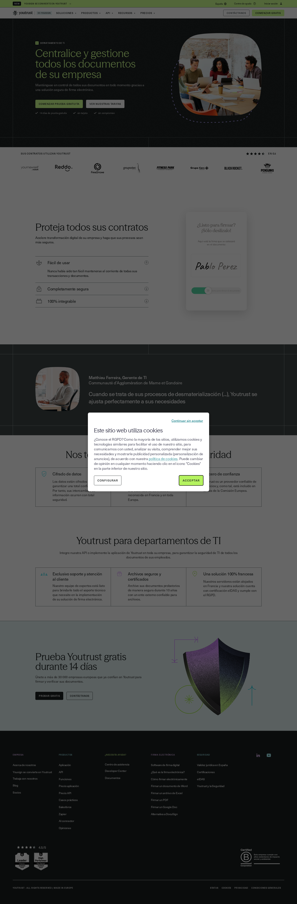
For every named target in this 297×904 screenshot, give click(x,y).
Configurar (107, 480)
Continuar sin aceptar (187, 420)
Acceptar (191, 480)
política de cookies (163, 458)
